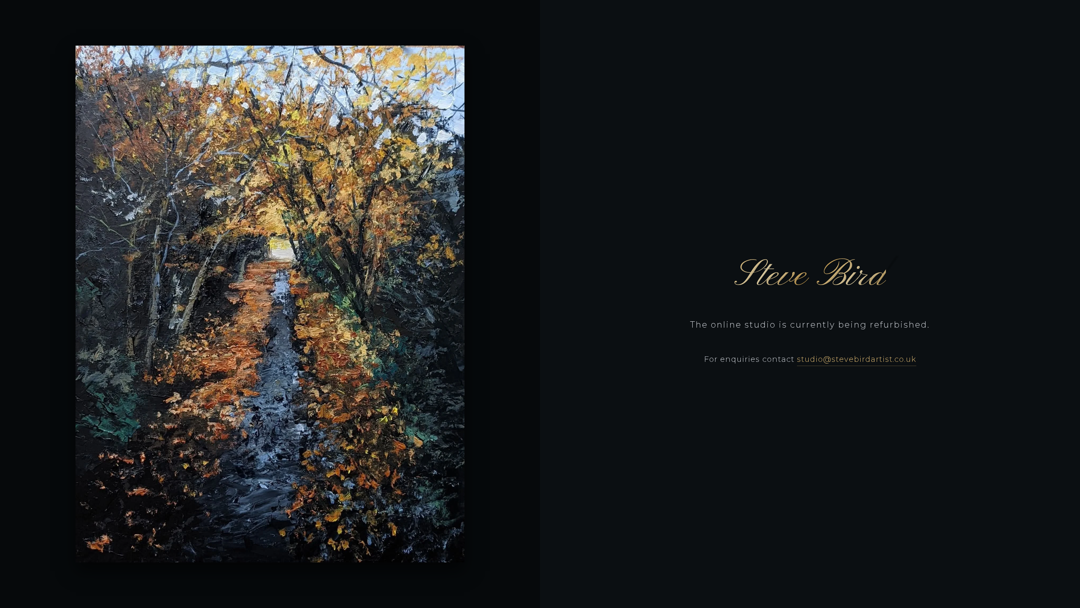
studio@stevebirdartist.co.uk (856, 359)
